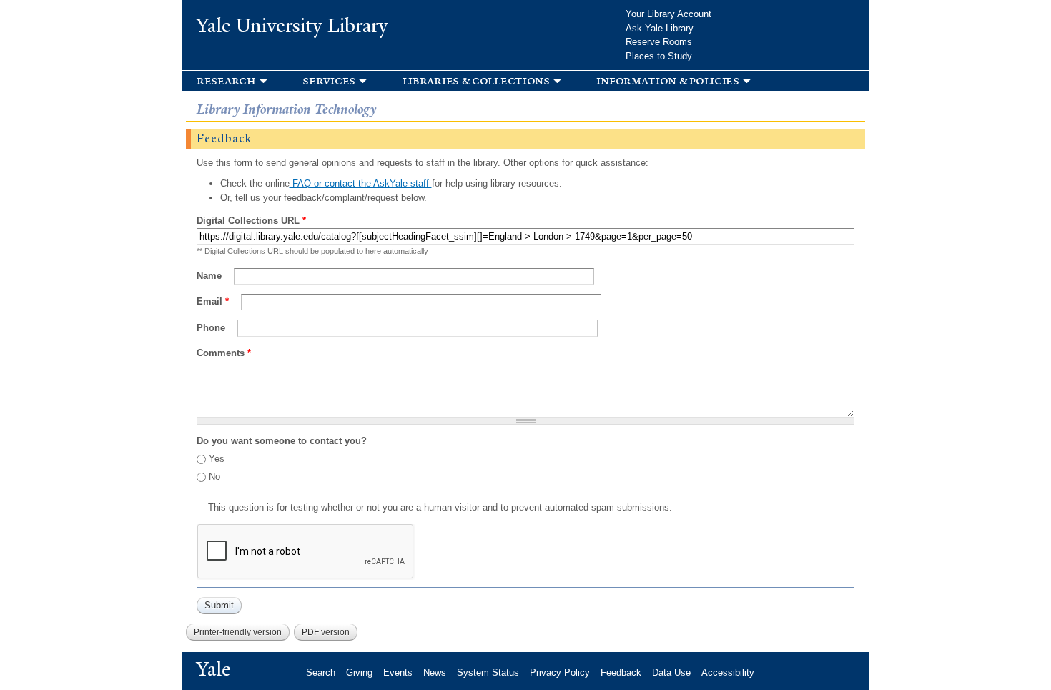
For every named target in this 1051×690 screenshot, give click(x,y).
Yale (214, 669)
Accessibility (727, 672)
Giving (359, 672)
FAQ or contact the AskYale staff (361, 183)
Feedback (621, 672)
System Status (488, 672)
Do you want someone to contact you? (282, 440)
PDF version (326, 632)
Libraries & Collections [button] (476, 80)
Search (320, 672)
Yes (216, 458)
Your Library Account (668, 14)
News (434, 672)
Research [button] (226, 80)
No (214, 476)
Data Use (671, 672)
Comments (224, 353)
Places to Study (659, 56)
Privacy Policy (560, 672)
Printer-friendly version (238, 632)
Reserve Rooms (659, 41)
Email (213, 301)
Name (210, 275)
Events (398, 672)
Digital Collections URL (251, 220)
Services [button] (328, 80)
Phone (212, 327)
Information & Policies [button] (667, 80)
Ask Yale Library (660, 28)
